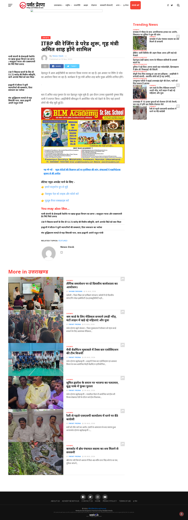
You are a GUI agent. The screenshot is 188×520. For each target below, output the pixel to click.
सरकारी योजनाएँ (106, 5)
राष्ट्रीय (68, 5)
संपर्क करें (135, 5)
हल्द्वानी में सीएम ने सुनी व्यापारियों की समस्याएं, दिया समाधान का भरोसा (20, 87)
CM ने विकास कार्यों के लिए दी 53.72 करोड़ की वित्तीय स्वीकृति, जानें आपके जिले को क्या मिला (22, 74)
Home (97, 501)
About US (55, 501)
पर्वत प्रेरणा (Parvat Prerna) (97, 508)
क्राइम (86, 5)
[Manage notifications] (181, 514)
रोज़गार (94, 5)
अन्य (117, 5)
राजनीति (77, 5)
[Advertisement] (156, 143)
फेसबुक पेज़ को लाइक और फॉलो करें (62, 193)
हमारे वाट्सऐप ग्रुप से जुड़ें (56, 187)
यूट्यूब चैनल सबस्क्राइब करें (57, 200)
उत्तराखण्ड (58, 5)
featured (62, 241)
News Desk (57, 56)
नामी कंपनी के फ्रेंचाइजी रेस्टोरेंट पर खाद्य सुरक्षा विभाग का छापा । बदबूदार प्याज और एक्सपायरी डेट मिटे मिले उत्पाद (21, 60)
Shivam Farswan (75, 291)
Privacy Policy (110, 501)
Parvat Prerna (75, 324)
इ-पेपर (126, 5)
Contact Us (87, 501)
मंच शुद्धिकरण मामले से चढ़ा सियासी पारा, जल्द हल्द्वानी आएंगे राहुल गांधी (20, 100)
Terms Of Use (125, 501)
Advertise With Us (70, 501)
